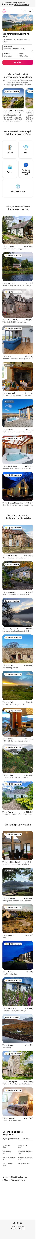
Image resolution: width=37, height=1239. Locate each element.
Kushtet (22, 1229)
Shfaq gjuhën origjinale (21, 5)
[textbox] (10, 56)
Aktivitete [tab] (25, 1139)
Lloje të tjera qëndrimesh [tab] (10, 1139)
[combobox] (17, 48)
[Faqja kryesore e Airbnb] (4, 11)
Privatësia (14, 1229)
